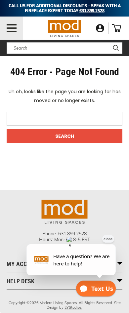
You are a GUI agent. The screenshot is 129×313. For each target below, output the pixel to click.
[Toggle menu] (11, 28)
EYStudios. (73, 307)
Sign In (100, 28)
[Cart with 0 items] (116, 28)
